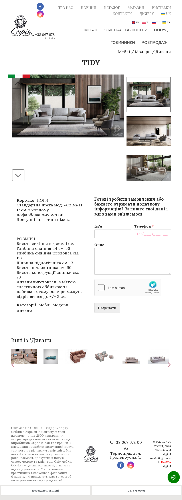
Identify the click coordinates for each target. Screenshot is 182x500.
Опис (99, 244)
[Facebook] (40, 6)
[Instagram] (40, 14)
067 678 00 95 (136, 490)
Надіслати (107, 308)
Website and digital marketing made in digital (160, 458)
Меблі (124, 51)
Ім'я (98, 226)
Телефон (144, 226)
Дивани (163, 51)
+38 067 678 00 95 (45, 36)
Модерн (143, 51)
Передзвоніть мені (45, 490)
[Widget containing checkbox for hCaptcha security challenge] (127, 287)
